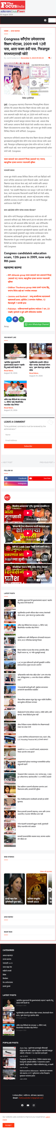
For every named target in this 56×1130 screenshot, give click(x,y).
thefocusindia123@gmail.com (30, 1098)
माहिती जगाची (7, 971)
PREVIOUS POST (46, 462)
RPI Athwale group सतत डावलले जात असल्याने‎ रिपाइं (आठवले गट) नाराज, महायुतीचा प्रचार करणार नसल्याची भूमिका (29, 278)
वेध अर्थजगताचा (8, 982)
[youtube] (28, 1105)
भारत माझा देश (7, 967)
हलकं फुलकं (6, 986)
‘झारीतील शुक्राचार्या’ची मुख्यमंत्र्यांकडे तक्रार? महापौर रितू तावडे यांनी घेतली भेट (14, 365)
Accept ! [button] (8, 1125)
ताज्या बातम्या (7, 959)
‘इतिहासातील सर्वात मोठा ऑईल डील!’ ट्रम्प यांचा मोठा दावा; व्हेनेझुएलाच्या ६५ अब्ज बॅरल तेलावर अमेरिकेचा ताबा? (34, 677)
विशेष (4, 975)
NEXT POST (7, 462)
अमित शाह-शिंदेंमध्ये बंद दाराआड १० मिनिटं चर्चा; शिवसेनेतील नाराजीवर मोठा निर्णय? (15, 402)
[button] (46, 20)
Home (6, 31)
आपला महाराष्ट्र (8, 955)
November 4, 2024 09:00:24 (32, 58)
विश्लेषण (5, 978)
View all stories (46, 871)
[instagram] (34, 1105)
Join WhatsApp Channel (38, 324)
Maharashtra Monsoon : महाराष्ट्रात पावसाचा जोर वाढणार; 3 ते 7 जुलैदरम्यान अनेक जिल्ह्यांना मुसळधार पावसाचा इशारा (36, 1073)
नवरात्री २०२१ (8, 963)
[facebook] (22, 1105)
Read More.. (9, 371)
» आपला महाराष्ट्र (14, 31)
